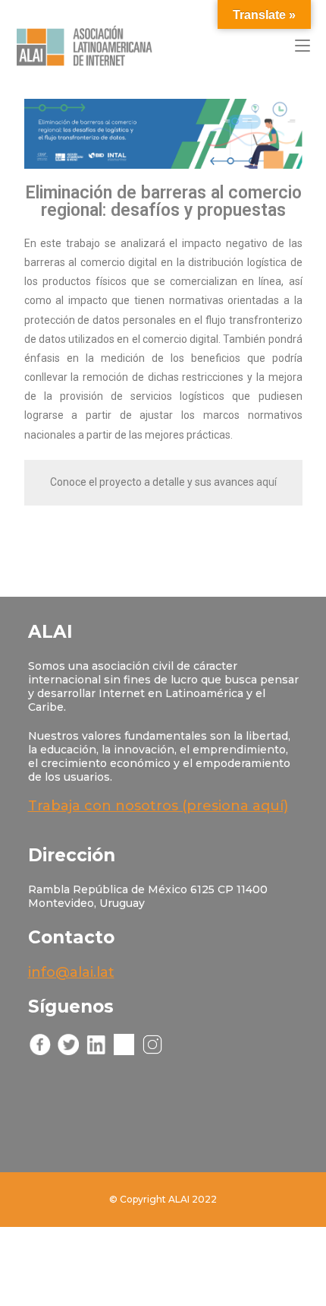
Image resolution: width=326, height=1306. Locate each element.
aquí (266, 482)
